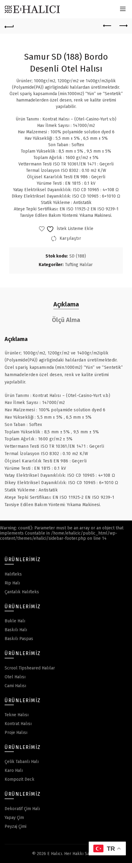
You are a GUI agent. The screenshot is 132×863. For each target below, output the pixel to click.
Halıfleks (13, 574)
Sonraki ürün (122, 26)
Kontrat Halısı (18, 723)
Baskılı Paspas (19, 638)
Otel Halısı (15, 677)
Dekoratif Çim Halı (22, 808)
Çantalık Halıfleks (22, 591)
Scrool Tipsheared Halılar (30, 668)
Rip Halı (12, 583)
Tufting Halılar (79, 264)
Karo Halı (14, 770)
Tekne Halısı (17, 714)
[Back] (9, 26)
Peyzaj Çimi (15, 826)
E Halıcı (54, 853)
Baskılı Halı (16, 629)
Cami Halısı (15, 685)
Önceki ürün (107, 26)
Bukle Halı (15, 621)
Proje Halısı (16, 732)
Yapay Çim (14, 817)
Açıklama (66, 304)
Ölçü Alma (66, 320)
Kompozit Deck (19, 779)
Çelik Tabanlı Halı (22, 761)
